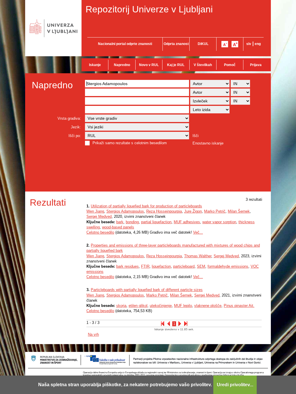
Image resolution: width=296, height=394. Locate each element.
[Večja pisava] (235, 44)
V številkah (203, 65)
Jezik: (76, 127)
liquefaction (161, 266)
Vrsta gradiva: (69, 118)
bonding (132, 222)
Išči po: (75, 136)
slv (248, 44)
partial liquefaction (156, 222)
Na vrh (93, 334)
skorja (121, 305)
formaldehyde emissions (228, 266)
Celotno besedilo (100, 232)
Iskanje (95, 65)
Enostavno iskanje (208, 143)
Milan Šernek (239, 211)
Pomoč (230, 65)
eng (258, 44)
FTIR (145, 266)
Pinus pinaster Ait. (239, 305)
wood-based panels (118, 227)
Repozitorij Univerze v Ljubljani (149, 9)
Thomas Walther (197, 256)
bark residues (127, 266)
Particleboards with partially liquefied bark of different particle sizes (147, 290)
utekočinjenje (161, 305)
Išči (196, 136)
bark (119, 222)
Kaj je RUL (175, 65)
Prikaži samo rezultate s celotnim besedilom (129, 143)
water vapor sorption (219, 222)
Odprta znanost (176, 44)
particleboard (184, 266)
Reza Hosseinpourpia (164, 211)
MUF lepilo (183, 305)
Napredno (122, 65)
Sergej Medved (99, 216)
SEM (201, 266)
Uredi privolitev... (235, 384)
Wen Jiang (95, 211)
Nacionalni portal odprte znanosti (125, 44)
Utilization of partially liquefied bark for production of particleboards (146, 206)
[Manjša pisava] (224, 44)
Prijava (256, 65)
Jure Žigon (193, 211)
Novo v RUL (149, 65)
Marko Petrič (214, 211)
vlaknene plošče (207, 305)
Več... (198, 232)
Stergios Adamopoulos (125, 211)
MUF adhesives (187, 222)
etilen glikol (138, 305)
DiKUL (203, 44)
